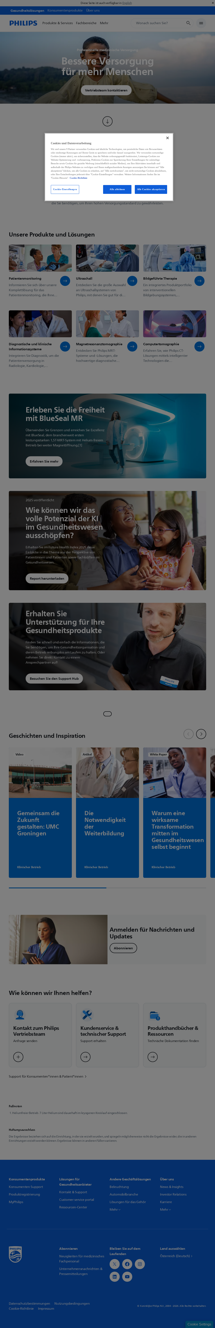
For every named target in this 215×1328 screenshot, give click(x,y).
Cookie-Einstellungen (65, 189)
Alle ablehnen (117, 189)
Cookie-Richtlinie (78, 178)
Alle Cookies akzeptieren (151, 189)
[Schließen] (167, 138)
